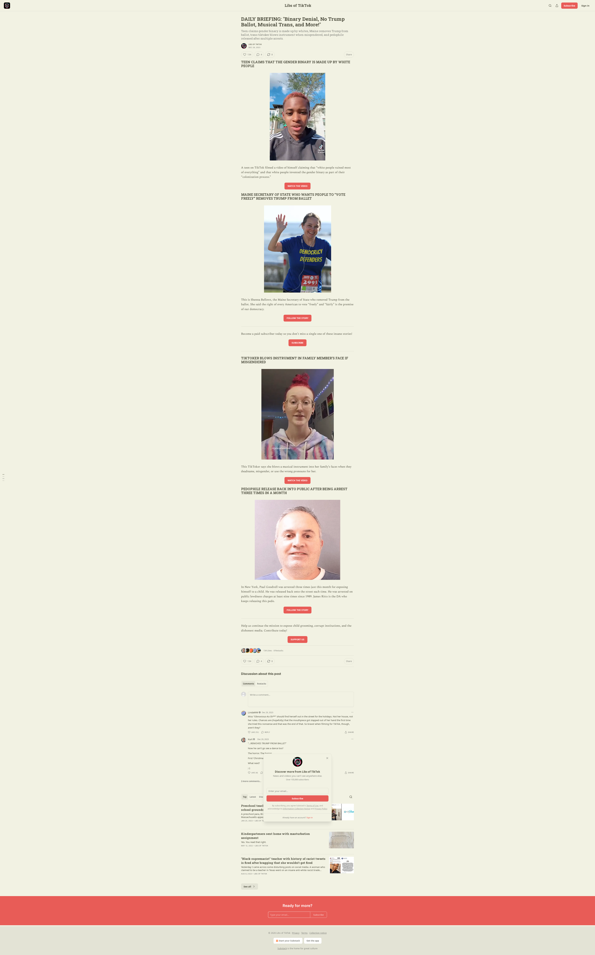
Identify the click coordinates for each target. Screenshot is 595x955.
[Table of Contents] (3, 477)
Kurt (250, 739)
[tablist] (254, 684)
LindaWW (253, 712)
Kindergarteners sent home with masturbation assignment (275, 836)
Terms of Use (312, 805)
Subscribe (569, 5)
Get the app (312, 940)
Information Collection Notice (296, 808)
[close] (327, 758)
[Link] (236, 64)
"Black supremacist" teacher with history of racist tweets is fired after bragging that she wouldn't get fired (283, 861)
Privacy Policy (321, 808)
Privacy (295, 932)
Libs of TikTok (255, 44)
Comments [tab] (248, 683)
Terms (304, 932)
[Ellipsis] (352, 712)
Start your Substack (289, 940)
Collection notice (318, 932)
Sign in (585, 5)
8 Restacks (278, 650)
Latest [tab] (253, 796)
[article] (297, 842)
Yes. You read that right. (253, 842)
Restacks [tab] (261, 683)
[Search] (550, 5)
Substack (282, 948)
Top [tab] (245, 796)
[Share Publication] (557, 5)
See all (247, 886)
